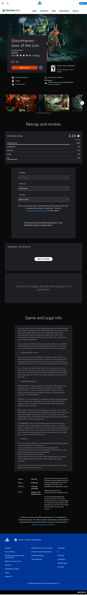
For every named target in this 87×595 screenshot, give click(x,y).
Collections (44, 11)
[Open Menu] (2, 3)
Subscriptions (64, 11)
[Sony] (82, 594)
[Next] (82, 103)
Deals (54, 11)
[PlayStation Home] (39, 3)
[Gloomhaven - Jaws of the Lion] (21, 102)
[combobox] (43, 177)
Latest (34, 11)
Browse (76, 11)
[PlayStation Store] (12, 10)
